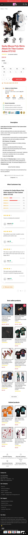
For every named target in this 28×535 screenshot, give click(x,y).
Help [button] (25, 533)
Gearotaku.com (14, 169)
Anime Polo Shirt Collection (14, 167)
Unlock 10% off (3, 528)
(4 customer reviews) (12, 54)
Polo (6, 9)
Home (2, 9)
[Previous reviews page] (18, 291)
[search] (24, 4)
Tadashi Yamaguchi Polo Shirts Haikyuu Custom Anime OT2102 (7, 420)
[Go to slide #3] (21, 40)
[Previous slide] (2, 23)
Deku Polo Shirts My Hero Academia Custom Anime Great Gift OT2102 (20, 341)
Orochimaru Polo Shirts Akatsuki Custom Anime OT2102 (7, 441)
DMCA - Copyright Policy (6, 492)
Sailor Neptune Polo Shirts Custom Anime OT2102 (19, 420)
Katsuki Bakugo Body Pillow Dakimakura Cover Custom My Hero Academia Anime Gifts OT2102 (20, 386)
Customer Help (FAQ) (5, 509)
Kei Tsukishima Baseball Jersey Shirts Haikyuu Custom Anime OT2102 (7, 385)
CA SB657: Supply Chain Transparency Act (10, 494)
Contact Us (3, 507)
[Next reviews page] (25, 291)
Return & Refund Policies (6, 505)
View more (14, 396)
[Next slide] (25, 23)
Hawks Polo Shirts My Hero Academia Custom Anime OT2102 (7, 362)
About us (3, 486)
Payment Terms (4, 503)
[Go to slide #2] (14, 40)
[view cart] (26, 4)
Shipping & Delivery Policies (7, 501)
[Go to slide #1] (6, 40)
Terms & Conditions (5, 488)
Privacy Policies (4, 490)
